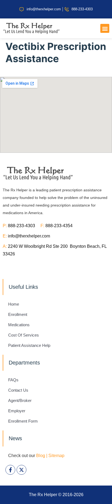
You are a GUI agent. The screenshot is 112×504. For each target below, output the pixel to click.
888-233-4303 (24, 225)
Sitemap (56, 455)
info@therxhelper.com (29, 236)
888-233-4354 (59, 225)
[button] (104, 28)
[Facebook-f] (10, 470)
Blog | (41, 455)
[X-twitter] (21, 470)
